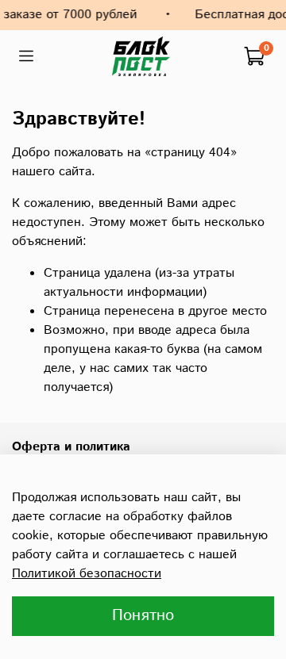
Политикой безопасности (86, 574)
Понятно (143, 615)
